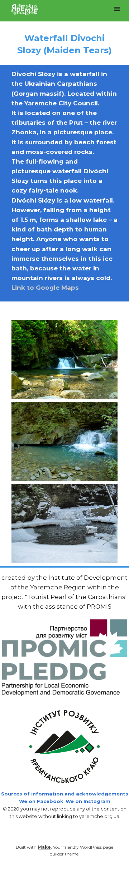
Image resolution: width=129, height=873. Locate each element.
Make (44, 847)
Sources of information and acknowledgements (64, 794)
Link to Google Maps (45, 287)
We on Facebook (41, 801)
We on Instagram (88, 801)
